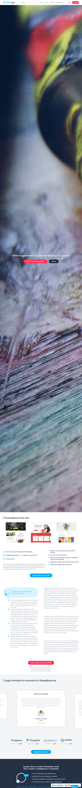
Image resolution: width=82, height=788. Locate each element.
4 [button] (43, 735)
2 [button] (39, 735)
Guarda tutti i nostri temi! (41, 575)
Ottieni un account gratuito (35, 261)
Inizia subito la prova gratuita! (41, 663)
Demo (54, 261)
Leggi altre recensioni (41, 752)
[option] (41, 708)
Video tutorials (10, 559)
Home (41, 2)
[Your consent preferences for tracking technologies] (80, 786)
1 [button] (37, 735)
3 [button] (41, 735)
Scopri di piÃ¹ (59, 2)
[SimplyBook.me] (8, 2)
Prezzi (46, 2)
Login (69, 2)
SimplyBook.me (14, 627)
